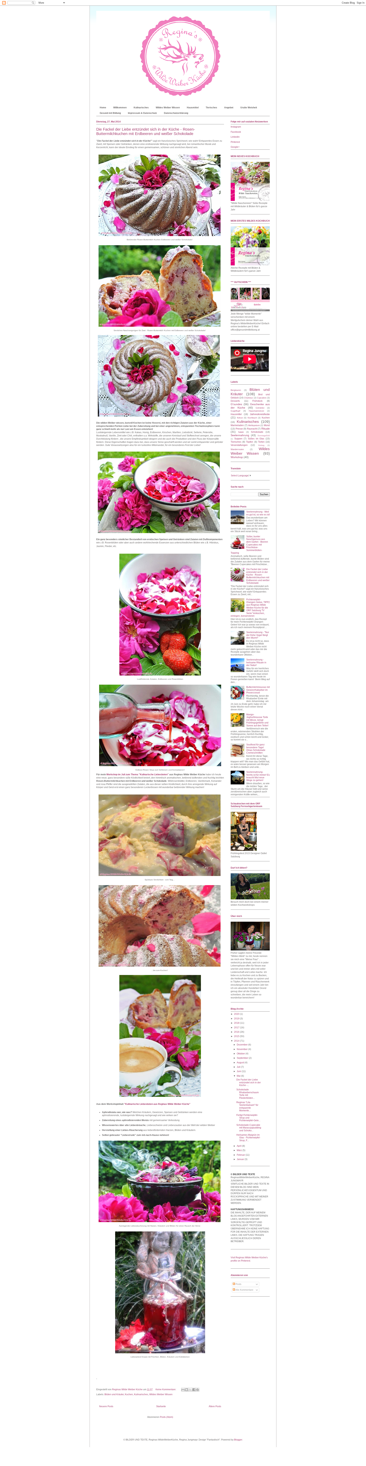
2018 (237, 1023)
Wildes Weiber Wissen (168, 107)
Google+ (235, 147)
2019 (237, 1018)
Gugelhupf (235, 411)
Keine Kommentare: (166, 1389)
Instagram (236, 126)
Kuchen (129, 1394)
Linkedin (235, 137)
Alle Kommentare (244, 1290)
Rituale (265, 428)
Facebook (236, 132)
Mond (267, 425)
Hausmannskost (256, 411)
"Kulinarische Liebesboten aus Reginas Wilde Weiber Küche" (157, 1104)
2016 (237, 1032)
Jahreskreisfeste (260, 414)
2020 (237, 1014)
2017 (237, 1027)
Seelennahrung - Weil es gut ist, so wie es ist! (258, 513)
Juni (239, 1071)
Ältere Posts (215, 1406)
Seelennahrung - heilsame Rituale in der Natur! (256, 662)
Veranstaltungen (239, 445)
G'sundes (236, 404)
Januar (241, 1159)
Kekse (240, 418)
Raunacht (252, 428)
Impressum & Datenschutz (142, 113)
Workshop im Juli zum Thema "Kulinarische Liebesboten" (137, 774)
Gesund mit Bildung (110, 113)
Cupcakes (261, 398)
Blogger (238, 1439)
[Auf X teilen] (190, 1390)
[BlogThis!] (187, 1390)
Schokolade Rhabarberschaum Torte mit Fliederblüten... (247, 1093)
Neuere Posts (106, 1406)
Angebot (228, 107)
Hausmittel (193, 107)
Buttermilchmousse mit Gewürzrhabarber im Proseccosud (258, 690)
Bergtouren (236, 390)
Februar (241, 1155)
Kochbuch (252, 418)
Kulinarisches (141, 107)
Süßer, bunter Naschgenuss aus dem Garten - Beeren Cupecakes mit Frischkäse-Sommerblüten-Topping (249, 544)
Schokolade (257, 432)
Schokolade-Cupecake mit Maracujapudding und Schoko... (248, 1128)
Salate (241, 432)
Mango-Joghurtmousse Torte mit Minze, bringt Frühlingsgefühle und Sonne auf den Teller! (257, 720)
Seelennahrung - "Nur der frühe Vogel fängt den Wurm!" (257, 635)
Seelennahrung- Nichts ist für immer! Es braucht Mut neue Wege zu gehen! (258, 776)
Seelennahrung (240, 435)
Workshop (237, 457)
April (239, 1146)
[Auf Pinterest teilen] (197, 1390)
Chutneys (248, 398)
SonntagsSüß (264, 435)
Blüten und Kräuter (114, 1394)
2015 (237, 1036)
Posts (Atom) (166, 1417)
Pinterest (235, 142)
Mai (239, 1076)
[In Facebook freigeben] (194, 1390)
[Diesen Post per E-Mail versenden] (183, 1390)
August (241, 1062)
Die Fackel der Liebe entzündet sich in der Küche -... (248, 1082)
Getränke (260, 408)
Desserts (235, 401)
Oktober (241, 1053)
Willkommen (120, 107)
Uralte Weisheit (248, 107)
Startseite (161, 1406)
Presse (239, 428)
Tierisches (211, 107)
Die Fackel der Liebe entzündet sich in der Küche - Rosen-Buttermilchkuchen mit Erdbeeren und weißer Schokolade (145, 131)
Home (103, 107)
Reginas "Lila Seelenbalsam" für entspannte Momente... (247, 1106)
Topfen (249, 442)
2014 (237, 1041)
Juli (239, 1067)
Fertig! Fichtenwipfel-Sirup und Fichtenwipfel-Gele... (248, 1118)
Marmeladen (237, 425)
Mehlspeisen (254, 425)
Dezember (242, 1044)
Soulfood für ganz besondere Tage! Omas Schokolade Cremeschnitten (255, 748)
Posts (238, 1284)
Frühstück (257, 401)
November (242, 1049)
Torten (261, 442)
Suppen (238, 438)
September (243, 1058)
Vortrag (261, 445)
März (239, 1150)
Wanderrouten (237, 449)
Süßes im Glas (256, 438)
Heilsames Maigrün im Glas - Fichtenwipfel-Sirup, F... (248, 1138)
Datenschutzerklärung (176, 113)
